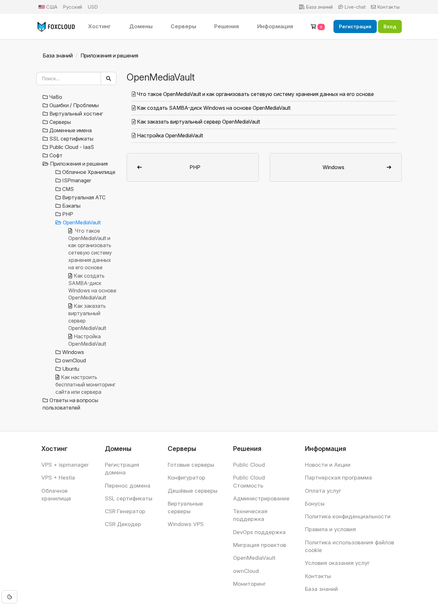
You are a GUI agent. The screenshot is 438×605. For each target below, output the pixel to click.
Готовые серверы (191, 465)
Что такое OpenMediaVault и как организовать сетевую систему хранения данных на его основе (255, 94)
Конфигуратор (186, 477)
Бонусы (314, 503)
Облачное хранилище (56, 495)
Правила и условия (330, 529)
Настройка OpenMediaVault (170, 135)
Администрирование (261, 498)
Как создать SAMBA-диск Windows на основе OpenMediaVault (214, 108)
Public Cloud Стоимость (249, 481)
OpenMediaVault (254, 558)
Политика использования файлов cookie (349, 546)
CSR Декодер (123, 524)
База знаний (58, 55)
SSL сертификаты (128, 498)
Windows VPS (186, 524)
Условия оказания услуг (337, 563)
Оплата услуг (323, 491)
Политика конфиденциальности (348, 516)
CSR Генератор (125, 511)
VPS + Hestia (58, 477)
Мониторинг (249, 584)
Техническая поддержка (250, 515)
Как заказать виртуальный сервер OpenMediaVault (198, 121)
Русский (72, 7)
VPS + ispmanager (65, 465)
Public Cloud (249, 465)
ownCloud (246, 571)
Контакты (318, 576)
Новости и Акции (327, 465)
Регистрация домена (122, 469)
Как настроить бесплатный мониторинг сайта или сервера (85, 384)
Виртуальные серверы (185, 507)
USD (93, 7)
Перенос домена (127, 485)
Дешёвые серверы (192, 491)
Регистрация (355, 26)
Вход (389, 26)
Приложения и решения (109, 55)
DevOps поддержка (259, 532)
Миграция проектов (259, 545)
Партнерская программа (338, 477)
